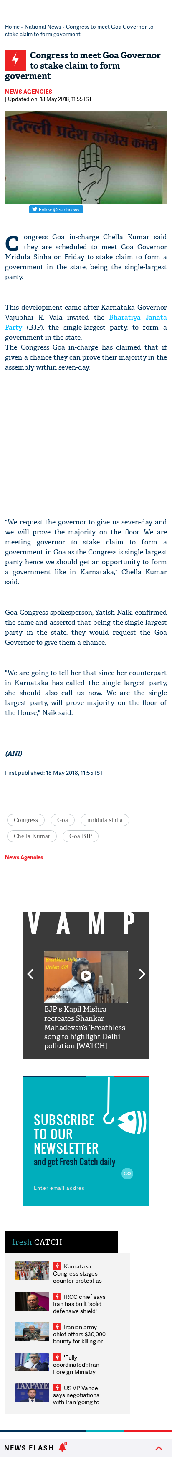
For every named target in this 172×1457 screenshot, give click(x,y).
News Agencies (29, 91)
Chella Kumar (32, 836)
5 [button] (111, 1065)
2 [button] (73, 1065)
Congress (26, 820)
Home (12, 26)
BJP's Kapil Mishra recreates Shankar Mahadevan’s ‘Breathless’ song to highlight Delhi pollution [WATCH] (85, 1027)
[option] (86, 1001)
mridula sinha (105, 820)
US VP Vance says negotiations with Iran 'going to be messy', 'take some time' (76, 1402)
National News (43, 26)
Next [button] (142, 969)
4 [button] (98, 1065)
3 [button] (86, 1065)
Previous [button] (30, 969)
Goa (62, 820)
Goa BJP (80, 836)
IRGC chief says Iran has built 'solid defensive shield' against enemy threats (79, 1311)
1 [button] (61, 1065)
